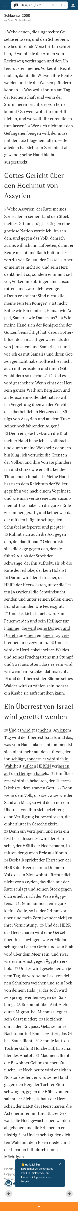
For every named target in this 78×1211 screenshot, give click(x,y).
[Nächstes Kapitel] (69, 1193)
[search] (36, 5)
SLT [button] (60, 5)
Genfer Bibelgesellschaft (19, 20)
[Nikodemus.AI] (8, 1183)
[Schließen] (60, 1163)
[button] (5, 5)
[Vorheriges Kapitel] (8, 1193)
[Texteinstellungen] (73, 5)
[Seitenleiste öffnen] (39, 1206)
